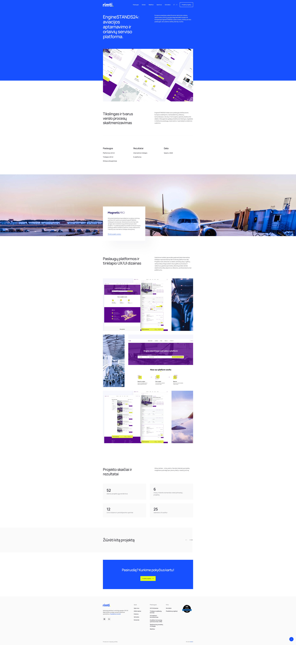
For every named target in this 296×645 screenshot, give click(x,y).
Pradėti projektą (186, 5)
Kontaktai (167, 5)
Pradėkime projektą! (172, 611)
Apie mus (159, 5)
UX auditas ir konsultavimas (154, 616)
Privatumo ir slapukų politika (110, 641)
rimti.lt (191, 641)
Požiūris (136, 614)
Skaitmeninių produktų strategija (156, 625)
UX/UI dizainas (154, 608)
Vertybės (136, 617)
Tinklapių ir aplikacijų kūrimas (156, 611)
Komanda (136, 620)
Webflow (151, 5)
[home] (108, 4)
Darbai (144, 5)
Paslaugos (136, 5)
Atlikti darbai (137, 611)
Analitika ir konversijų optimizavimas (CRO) (156, 620)
